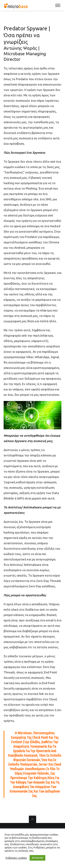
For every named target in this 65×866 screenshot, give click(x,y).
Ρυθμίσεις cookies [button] (16, 857)
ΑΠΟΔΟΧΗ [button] (37, 857)
